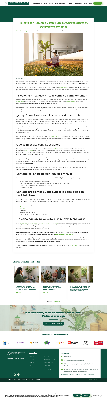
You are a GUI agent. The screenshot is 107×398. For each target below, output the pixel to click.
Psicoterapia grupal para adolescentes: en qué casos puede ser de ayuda (52, 287)
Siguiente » (57, 301)
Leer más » (19, 292)
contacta (74, 245)
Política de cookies (53, 396)
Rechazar (86, 395)
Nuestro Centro (37, 3)
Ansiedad (22, 208)
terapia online (63, 87)
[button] (2, 343)
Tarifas (85, 3)
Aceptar (77, 395)
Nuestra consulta (20, 78)
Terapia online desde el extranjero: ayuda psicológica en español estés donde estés (26, 287)
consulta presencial (57, 148)
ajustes (20, 396)
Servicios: (33, 353)
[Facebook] (15, 374)
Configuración (96, 395)
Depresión (23, 207)
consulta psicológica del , (38, 223)
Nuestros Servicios (60, 3)
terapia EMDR (20, 101)
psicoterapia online (57, 136)
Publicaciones (78, 3)
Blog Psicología (24, 31)
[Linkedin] (18, 374)
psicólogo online (70, 101)
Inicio (17, 31)
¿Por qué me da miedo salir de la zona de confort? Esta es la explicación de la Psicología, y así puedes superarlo (80, 288)
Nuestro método (48, 3)
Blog (90, 3)
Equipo (70, 3)
